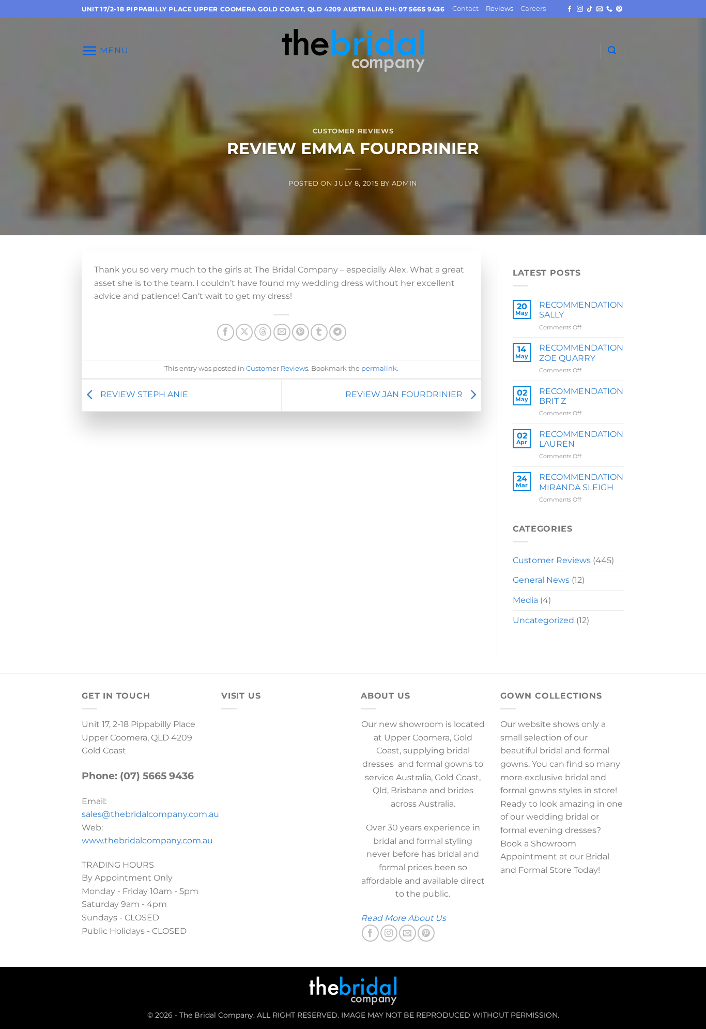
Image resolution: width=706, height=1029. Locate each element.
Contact (465, 8)
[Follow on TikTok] (590, 9)
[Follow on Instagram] (580, 9)
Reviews (499, 8)
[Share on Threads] (262, 332)
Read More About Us (403, 918)
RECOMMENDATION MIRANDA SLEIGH (581, 482)
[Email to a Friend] (281, 332)
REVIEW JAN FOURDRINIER (405, 395)
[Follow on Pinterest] (619, 9)
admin (405, 183)
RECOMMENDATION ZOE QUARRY (581, 352)
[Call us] (609, 9)
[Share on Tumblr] (319, 332)
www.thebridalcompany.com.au (147, 840)
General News (541, 580)
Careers (533, 8)
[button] (105, 50)
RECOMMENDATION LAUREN (581, 439)
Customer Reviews (353, 131)
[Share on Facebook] (225, 332)
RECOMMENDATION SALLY (581, 310)
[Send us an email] (599, 9)
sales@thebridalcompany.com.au (150, 814)
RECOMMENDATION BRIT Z (581, 396)
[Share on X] (244, 332)
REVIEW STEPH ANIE (143, 395)
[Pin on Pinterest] (300, 332)
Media (525, 600)
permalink (379, 368)
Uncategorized (543, 620)
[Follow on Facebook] (569, 9)
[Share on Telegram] (337, 332)
